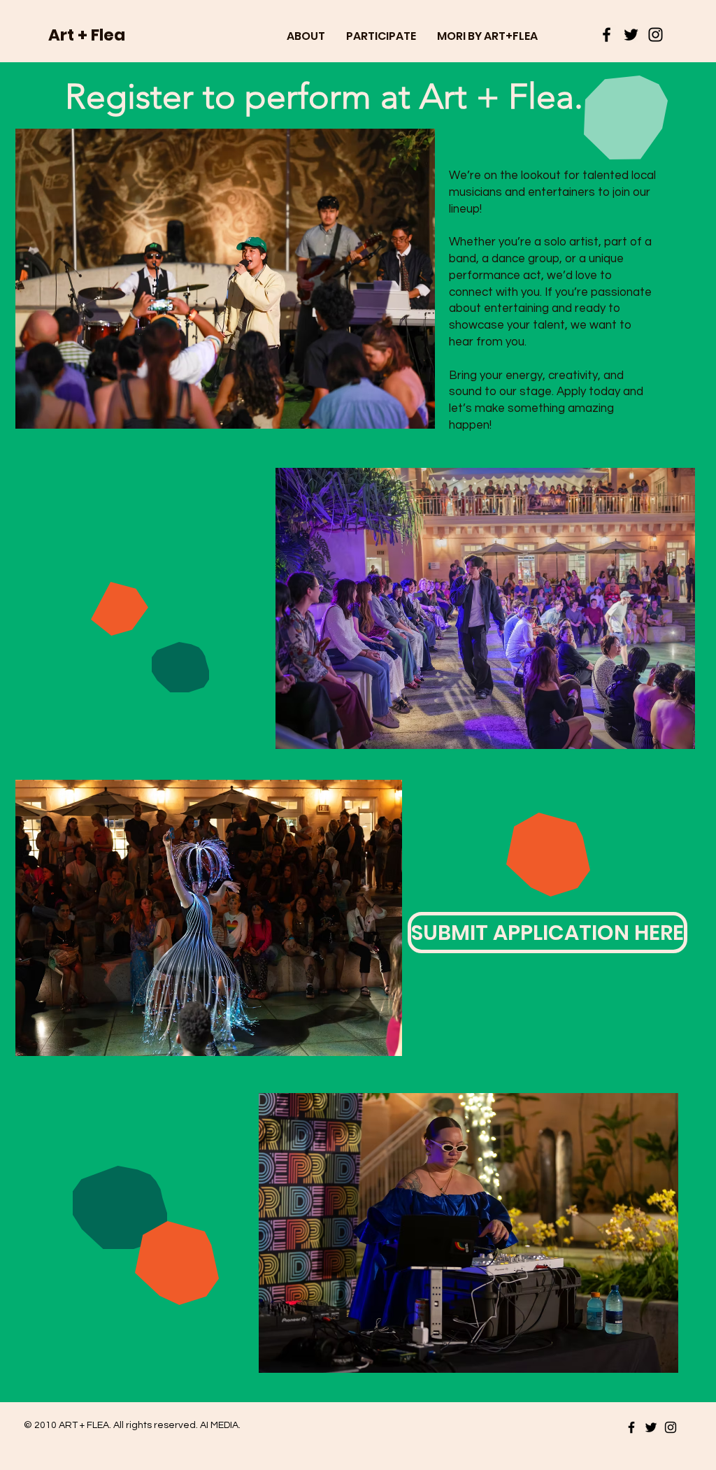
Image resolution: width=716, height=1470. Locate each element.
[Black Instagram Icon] (655, 34)
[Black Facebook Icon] (606, 34)
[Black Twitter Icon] (631, 34)
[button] (306, 36)
